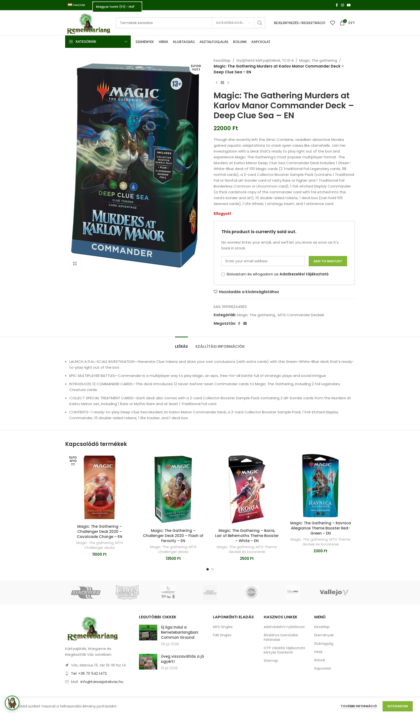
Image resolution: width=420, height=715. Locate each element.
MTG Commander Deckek (301, 314)
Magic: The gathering (318, 60)
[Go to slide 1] (207, 569)
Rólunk (319, 660)
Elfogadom (397, 706)
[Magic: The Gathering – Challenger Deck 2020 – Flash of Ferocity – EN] (173, 489)
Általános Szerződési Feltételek (281, 637)
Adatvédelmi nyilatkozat (284, 626)
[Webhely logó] (88, 22)
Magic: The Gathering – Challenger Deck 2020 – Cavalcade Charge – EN (99, 531)
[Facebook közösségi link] (337, 5)
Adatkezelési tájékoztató (304, 274)
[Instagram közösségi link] (342, 5)
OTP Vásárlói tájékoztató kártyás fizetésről (284, 650)
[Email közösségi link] (245, 323)
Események (324, 635)
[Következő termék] (228, 83)
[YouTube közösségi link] (348, 5)
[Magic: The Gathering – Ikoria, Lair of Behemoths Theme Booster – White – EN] (246, 489)
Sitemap (271, 660)
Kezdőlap (222, 60)
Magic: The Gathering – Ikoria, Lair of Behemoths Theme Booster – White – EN (247, 535)
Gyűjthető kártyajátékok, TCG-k (265, 60)
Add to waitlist (328, 261)
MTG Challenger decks (103, 545)
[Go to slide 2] (212, 569)
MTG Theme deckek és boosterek (253, 549)
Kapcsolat (322, 668)
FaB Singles (222, 635)
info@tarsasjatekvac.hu (101, 681)
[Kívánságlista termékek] (332, 23)
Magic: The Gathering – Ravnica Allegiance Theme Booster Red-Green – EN (320, 528)
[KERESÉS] (259, 22)
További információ (359, 706)
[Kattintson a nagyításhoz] (75, 264)
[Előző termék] (216, 83)
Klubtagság (323, 643)
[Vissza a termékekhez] (222, 83)
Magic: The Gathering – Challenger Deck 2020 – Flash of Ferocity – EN (173, 535)
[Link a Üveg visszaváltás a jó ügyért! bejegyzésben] (148, 662)
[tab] (181, 344)
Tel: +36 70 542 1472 (89, 673)
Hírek (318, 651)
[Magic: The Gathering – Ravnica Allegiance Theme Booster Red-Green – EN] (320, 485)
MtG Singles (223, 626)
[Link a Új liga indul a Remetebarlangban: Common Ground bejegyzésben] (148, 632)
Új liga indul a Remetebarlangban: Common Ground (180, 632)
